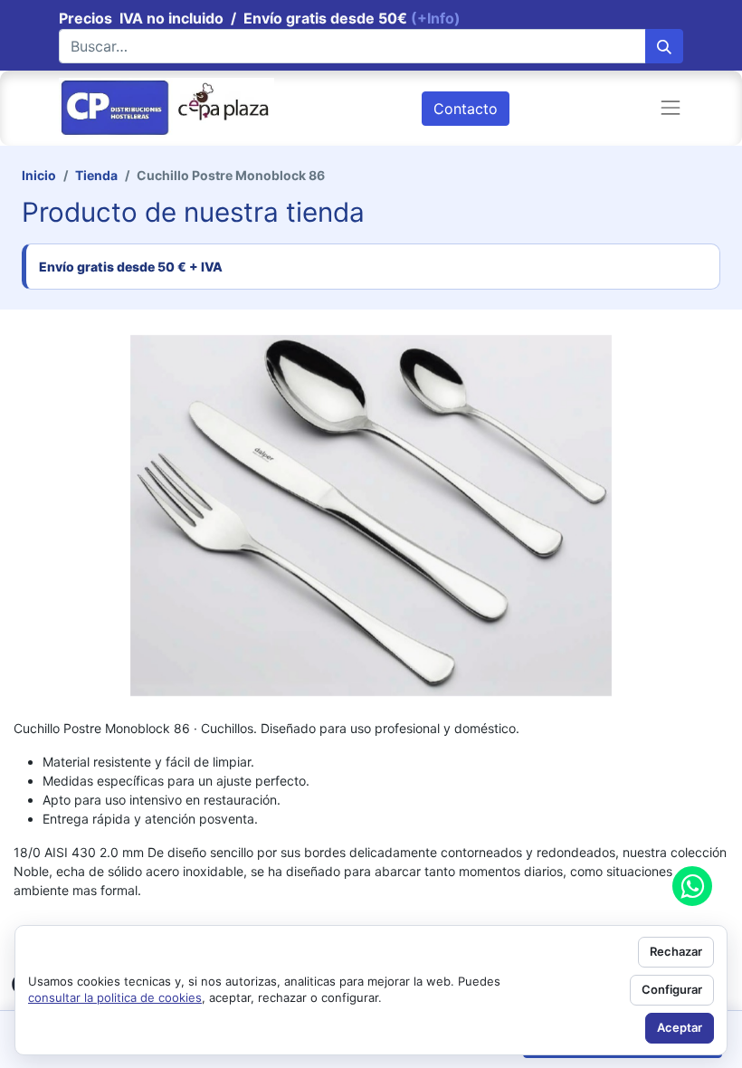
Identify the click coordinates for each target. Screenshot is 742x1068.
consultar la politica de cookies (115, 997)
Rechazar (676, 951)
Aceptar (679, 1027)
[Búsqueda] (664, 46)
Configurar (672, 989)
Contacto (465, 109)
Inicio (39, 175)
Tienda (96, 175)
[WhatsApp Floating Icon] (692, 886)
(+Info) (436, 18)
